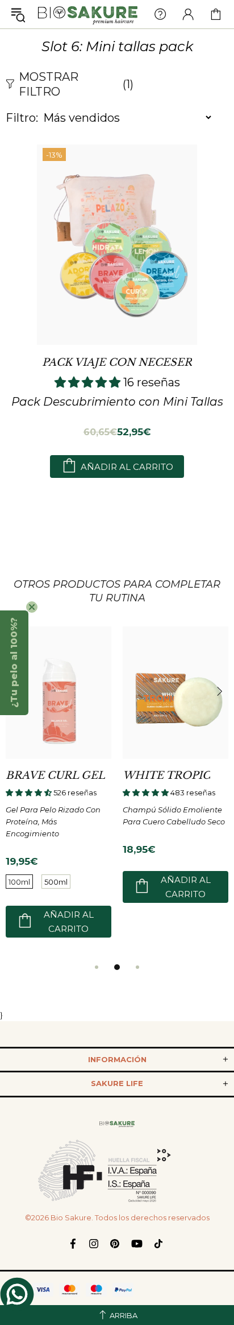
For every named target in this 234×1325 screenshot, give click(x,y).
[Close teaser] (31, 607)
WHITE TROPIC (166, 775)
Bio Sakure (87, 14)
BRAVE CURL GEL (55, 775)
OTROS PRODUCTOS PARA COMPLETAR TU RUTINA (117, 591)
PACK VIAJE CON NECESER (117, 362)
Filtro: (22, 118)
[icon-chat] (17, 1294)
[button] (14, 662)
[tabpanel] (58, 792)
